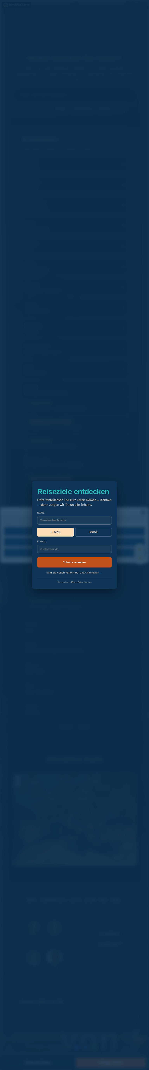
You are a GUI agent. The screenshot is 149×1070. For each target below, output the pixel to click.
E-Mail (55, 532)
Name (40, 512)
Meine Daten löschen (81, 582)
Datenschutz (63, 582)
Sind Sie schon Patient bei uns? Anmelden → (74, 572)
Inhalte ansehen (74, 562)
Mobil (93, 532)
